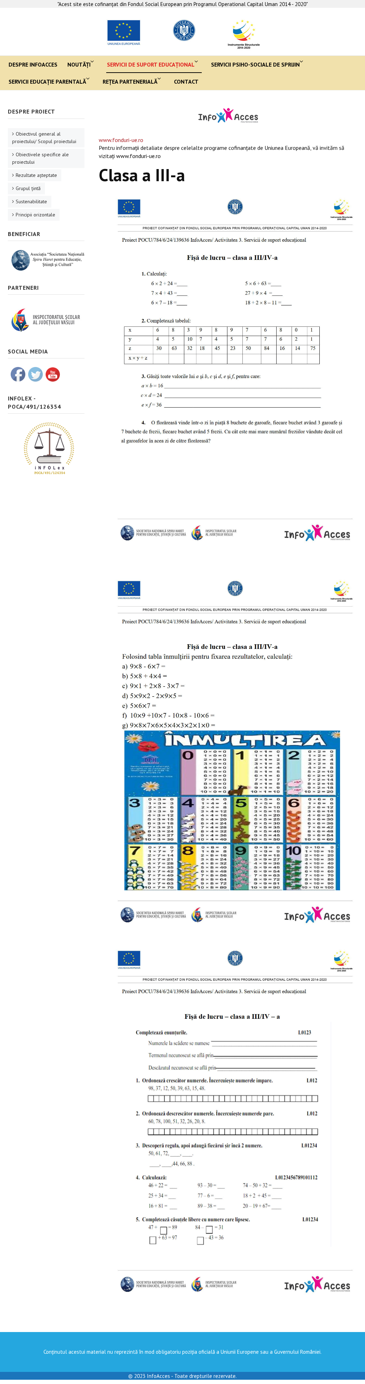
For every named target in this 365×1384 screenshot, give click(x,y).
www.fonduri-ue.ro (121, 139)
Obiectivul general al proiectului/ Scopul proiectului (44, 138)
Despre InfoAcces (33, 64)
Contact (186, 81)
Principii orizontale (35, 214)
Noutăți (79, 64)
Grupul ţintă (28, 188)
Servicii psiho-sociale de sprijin (255, 64)
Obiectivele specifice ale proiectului (40, 158)
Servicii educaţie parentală (47, 81)
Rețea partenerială (130, 81)
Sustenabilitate (31, 201)
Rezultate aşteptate (36, 175)
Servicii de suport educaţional (151, 64)
